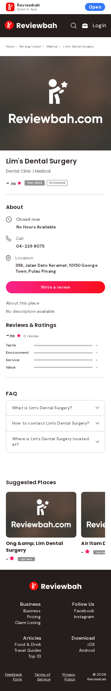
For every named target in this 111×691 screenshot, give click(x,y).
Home (10, 46)
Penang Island (30, 46)
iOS (91, 644)
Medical (52, 46)
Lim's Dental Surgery (78, 46)
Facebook (84, 610)
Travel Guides (27, 650)
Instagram (84, 616)
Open (95, 7)
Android (87, 650)
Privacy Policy (68, 677)
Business (32, 610)
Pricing (34, 616)
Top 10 (34, 656)
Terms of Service (42, 677)
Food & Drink (28, 644)
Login (99, 25)
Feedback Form (13, 677)
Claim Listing (28, 622)
